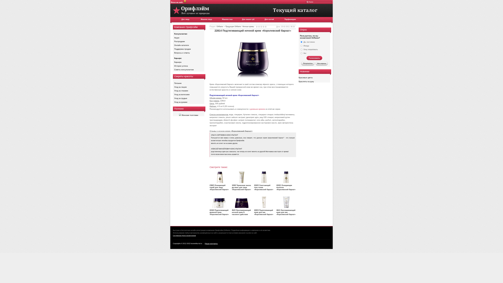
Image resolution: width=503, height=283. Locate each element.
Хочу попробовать (310, 49)
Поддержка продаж (182, 49)
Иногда (306, 46)
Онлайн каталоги (181, 45)
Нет (304, 53)
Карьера (177, 62)
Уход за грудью (180, 98)
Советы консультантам (184, 70)
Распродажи (179, 41)
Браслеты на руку (306, 81)
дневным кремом (257, 109)
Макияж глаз (227, 19)
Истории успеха (181, 66)
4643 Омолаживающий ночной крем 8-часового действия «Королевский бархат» (241, 213)
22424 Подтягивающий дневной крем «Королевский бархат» (219, 212)
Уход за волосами (182, 94)
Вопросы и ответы (182, 53)
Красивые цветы (306, 78)
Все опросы (321, 63)
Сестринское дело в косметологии (184, 235)
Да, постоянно (309, 42)
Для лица (185, 19)
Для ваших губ (248, 19)
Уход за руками (180, 102)
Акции (176, 38)
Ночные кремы (248, 27)
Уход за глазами (181, 91)
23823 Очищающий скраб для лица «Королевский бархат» (219, 187)
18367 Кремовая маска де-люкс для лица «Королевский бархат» (241, 187)
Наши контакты (211, 244)
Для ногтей (269, 19)
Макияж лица (206, 19)
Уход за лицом (180, 87)
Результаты (308, 63)
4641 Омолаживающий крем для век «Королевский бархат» (286, 212)
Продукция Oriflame (233, 27)
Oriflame (220, 27)
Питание (178, 83)
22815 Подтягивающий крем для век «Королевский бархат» (263, 212)
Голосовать (314, 58)
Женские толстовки (189, 115)
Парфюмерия (290, 19)
